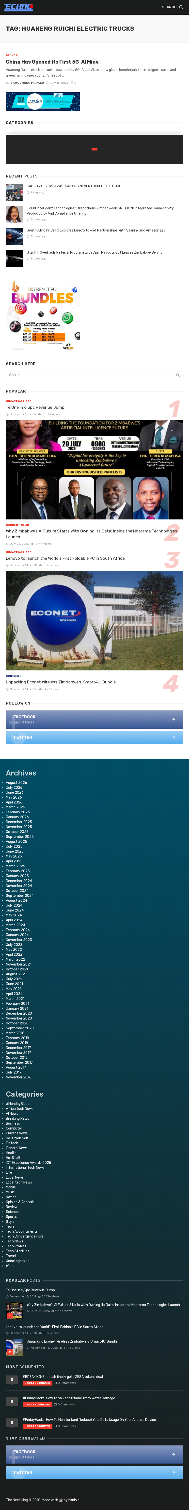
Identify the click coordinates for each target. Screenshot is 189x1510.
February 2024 (18, 930)
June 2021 (14, 984)
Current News (17, 525)
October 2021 (17, 969)
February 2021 (17, 1004)
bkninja (73, 1500)
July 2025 (14, 846)
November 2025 (19, 827)
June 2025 (15, 851)
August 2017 (16, 1067)
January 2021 (17, 1009)
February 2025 (18, 871)
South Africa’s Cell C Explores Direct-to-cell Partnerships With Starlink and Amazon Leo (96, 230)
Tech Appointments (22, 1231)
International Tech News (25, 1168)
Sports (11, 1217)
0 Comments (67, 1383)
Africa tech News (19, 1109)
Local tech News (19, 1182)
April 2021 (14, 994)
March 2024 (15, 925)
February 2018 (17, 1038)
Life (9, 1172)
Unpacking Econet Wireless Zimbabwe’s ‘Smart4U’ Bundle (61, 682)
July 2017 (13, 1072)
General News (17, 1148)
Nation (11, 1197)
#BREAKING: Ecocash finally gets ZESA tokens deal (63, 1377)
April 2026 (14, 802)
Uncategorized (19, 401)
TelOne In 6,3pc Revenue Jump (35, 407)
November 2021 (18, 964)
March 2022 (15, 959)
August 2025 (16, 842)
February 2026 (18, 812)
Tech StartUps (17, 1251)
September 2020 (20, 1028)
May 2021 (13, 989)
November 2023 (19, 940)
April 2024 (14, 920)
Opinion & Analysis (20, 1202)
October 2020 (17, 1023)
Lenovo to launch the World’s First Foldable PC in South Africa (65, 558)
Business (14, 676)
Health (11, 1153)
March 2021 (15, 999)
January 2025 (17, 876)
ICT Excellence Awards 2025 (28, 1163)
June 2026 (15, 792)
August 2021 (16, 974)
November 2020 (19, 1018)
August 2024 (16, 900)
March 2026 (15, 807)
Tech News (14, 1241)
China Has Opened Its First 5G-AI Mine (52, 62)
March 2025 (15, 866)
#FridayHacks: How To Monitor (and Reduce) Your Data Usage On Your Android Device (89, 1420)
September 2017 (19, 1063)
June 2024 (15, 910)
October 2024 (17, 891)
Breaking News (17, 1118)
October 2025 (17, 832)
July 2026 (14, 788)
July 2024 (14, 905)
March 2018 (15, 1033)
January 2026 (17, 817)
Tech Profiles (16, 1246)
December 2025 (19, 822)
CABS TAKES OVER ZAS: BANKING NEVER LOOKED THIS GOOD (74, 186)
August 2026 (16, 783)
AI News (12, 55)
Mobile (11, 1187)
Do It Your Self (17, 1138)
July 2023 (14, 945)
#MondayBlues (17, 1104)
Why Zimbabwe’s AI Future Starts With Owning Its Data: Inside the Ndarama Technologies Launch (91, 534)
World (10, 1266)
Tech (10, 1226)
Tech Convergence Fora (25, 1236)
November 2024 (19, 886)
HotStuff (13, 1158)
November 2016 (18, 1077)
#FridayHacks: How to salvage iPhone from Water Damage (69, 1398)
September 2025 (20, 837)
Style (10, 1222)
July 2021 (14, 979)
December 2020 (19, 1013)
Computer (14, 1128)
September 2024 (20, 896)
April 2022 (14, 954)
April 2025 (14, 861)
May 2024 (14, 915)
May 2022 (14, 950)
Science (12, 1212)
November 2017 (18, 1053)
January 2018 (17, 1043)
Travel (11, 1256)
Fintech (12, 1143)
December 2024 (19, 881)
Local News (15, 1177)
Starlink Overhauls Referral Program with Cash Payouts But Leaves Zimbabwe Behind (94, 252)
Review (11, 1207)
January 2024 (17, 935)
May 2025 (14, 856)
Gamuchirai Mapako (27, 82)
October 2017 (17, 1058)
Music (10, 1192)
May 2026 (14, 797)
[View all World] (94, 149)
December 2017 (18, 1048)
